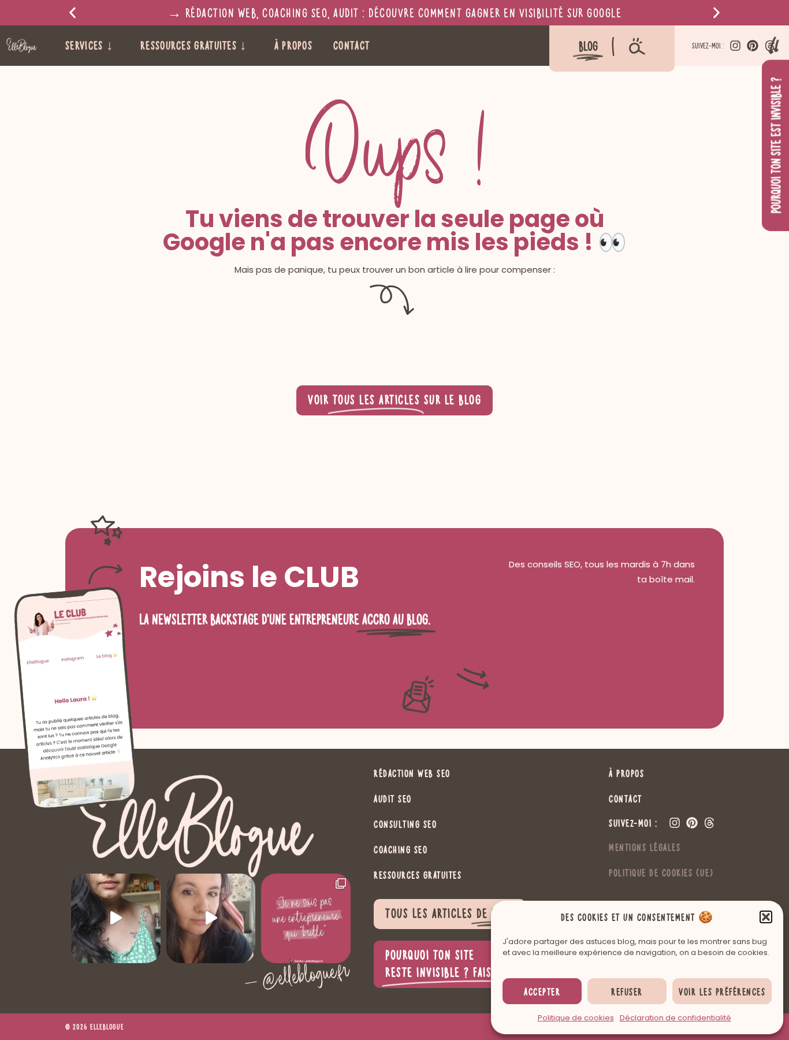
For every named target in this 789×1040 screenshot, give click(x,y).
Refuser (627, 991)
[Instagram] (735, 45)
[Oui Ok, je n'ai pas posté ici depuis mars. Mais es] (306, 918)
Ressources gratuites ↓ (194, 45)
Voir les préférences (722, 991)
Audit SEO (393, 798)
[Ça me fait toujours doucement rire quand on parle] (116, 918)
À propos (293, 45)
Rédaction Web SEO (412, 773)
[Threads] (709, 823)
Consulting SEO (405, 824)
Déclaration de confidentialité (675, 1017)
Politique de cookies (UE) (661, 872)
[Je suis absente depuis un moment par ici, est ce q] (211, 918)
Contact (351, 45)
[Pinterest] (752, 45)
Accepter (542, 991)
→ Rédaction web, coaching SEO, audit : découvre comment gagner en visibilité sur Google (395, 12)
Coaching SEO (400, 849)
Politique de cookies (576, 1017)
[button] (766, 917)
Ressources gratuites (418, 875)
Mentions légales (644, 847)
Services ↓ (89, 45)
